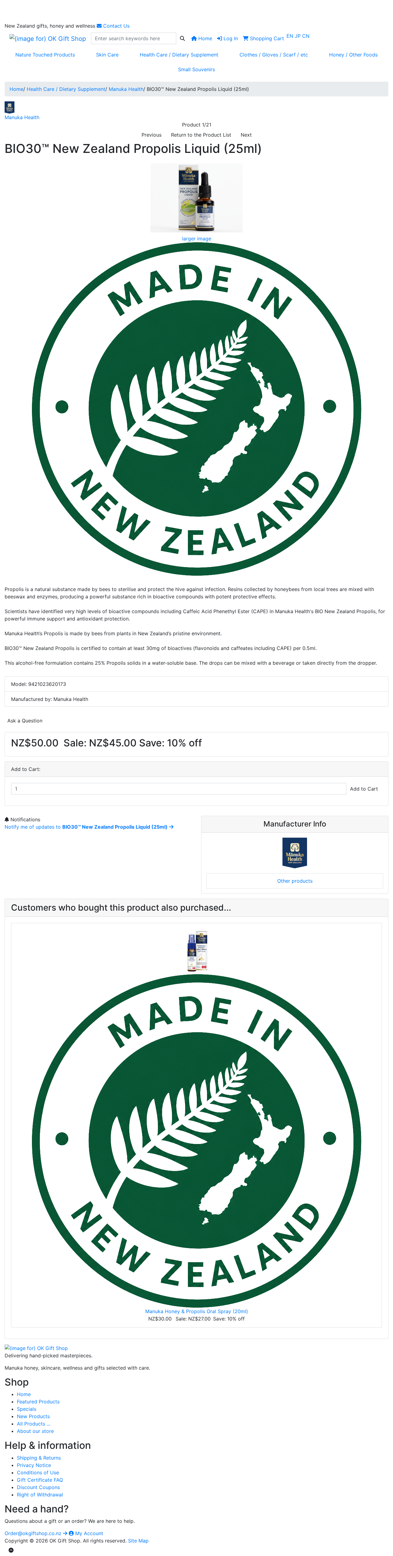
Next (246, 135)
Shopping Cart (266, 38)
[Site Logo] (48, 38)
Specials (26, 1409)
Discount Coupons (38, 1487)
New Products (33, 1416)
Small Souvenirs (196, 69)
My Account (88, 1533)
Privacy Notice (34, 1465)
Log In (230, 38)
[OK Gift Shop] (36, 1347)
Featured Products (38, 1401)
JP (298, 36)
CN (305, 36)
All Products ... (33, 1424)
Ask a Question (24, 721)
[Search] (182, 38)
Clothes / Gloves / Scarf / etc (273, 55)
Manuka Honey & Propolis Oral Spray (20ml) (196, 1311)
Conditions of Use (38, 1472)
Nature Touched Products (45, 55)
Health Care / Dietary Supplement (179, 55)
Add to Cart (364, 789)
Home (204, 38)
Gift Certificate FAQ (40, 1480)
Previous (151, 135)
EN (290, 36)
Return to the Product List (201, 135)
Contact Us (116, 26)
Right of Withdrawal (40, 1495)
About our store (35, 1431)
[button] (11, 1550)
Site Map (138, 1541)
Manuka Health (126, 89)
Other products (295, 881)
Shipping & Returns (39, 1458)
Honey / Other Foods (353, 55)
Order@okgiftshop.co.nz (34, 1533)
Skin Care (107, 55)
